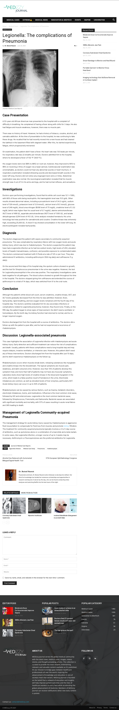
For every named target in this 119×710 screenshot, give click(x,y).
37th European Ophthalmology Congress (61, 458)
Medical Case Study (29, 448)
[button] (113, 20)
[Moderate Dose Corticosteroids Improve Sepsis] (8, 610)
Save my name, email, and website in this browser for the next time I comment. (35, 578)
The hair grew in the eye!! (63, 630)
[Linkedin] (95, 658)
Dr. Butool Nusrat (10, 46)
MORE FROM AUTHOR (29, 493)
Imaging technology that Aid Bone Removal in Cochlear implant (99, 79)
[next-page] (7, 522)
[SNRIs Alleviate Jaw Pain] (8, 622)
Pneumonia (41, 448)
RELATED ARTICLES (11, 493)
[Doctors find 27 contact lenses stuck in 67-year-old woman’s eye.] (47, 621)
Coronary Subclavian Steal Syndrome (97, 53)
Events (78, 20)
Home (5, 26)
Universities (99, 20)
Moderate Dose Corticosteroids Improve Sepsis (98, 36)
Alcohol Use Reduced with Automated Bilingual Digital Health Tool (17, 459)
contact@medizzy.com (20, 702)
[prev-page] (4, 522)
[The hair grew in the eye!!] (47, 633)
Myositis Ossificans (35, 515)
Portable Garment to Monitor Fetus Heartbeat (96, 69)
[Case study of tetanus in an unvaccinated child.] (47, 610)
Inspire (87, 20)
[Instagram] (89, 658)
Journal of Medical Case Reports (20, 446)
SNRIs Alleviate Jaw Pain (92, 45)
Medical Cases (13, 20)
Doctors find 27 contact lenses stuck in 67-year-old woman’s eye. (64, 621)
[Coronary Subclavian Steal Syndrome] (14, 506)
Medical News (41, 20)
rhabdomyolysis (52, 448)
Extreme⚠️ (27, 20)
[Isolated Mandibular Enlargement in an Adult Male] (65, 506)
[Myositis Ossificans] (39, 506)
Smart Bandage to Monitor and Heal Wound (99, 61)
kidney (66, 426)
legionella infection (15, 448)
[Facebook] (84, 658)
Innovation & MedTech (61, 20)
